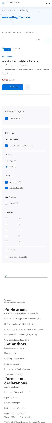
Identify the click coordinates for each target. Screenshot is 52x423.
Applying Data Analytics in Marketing (21, 61)
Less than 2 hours (18, 257)
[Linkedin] (12, 305)
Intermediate (16, 188)
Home (4, 10)
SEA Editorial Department (21, 146)
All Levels (15, 182)
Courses (13, 10)
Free (12, 161)
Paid (12, 167)
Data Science (16, 118)
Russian (14, 203)
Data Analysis (7, 57)
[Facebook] (5, 305)
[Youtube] (19, 305)
